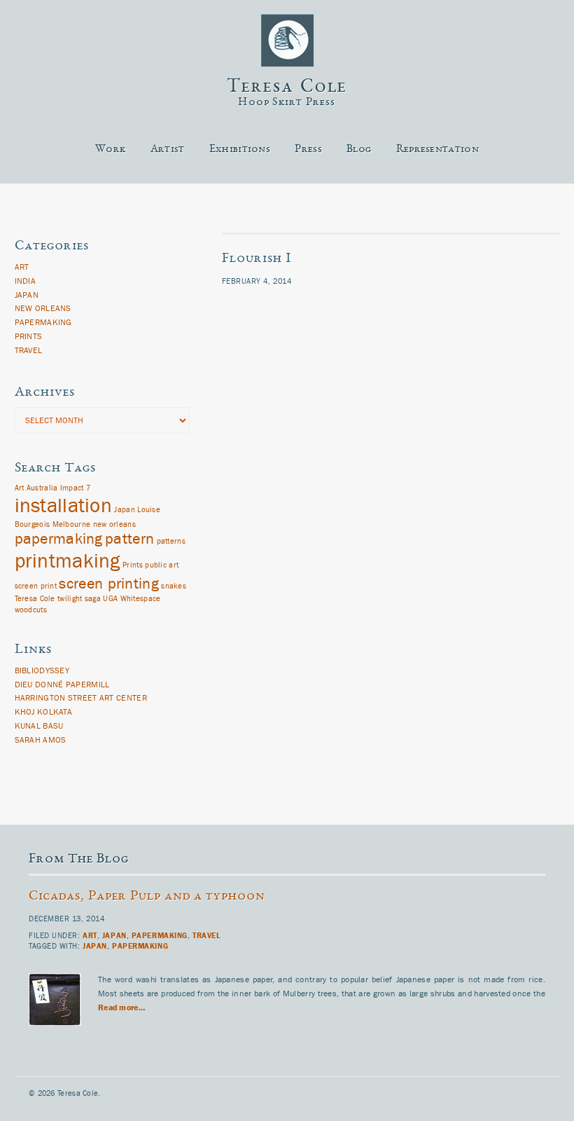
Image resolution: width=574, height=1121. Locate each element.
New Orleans (43, 308)
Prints (29, 336)
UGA (110, 599)
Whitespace (140, 599)
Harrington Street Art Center (81, 698)
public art (161, 565)
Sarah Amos (40, 740)
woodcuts (31, 610)
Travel (29, 350)
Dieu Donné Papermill (62, 684)
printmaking (67, 561)
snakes (173, 586)
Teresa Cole (287, 87)
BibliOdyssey (42, 670)
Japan (27, 295)
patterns (171, 541)
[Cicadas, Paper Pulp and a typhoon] (63, 1040)
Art (22, 267)
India (25, 281)
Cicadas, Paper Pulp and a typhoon (147, 897)
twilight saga (79, 599)
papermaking (59, 539)
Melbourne (71, 525)
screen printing (109, 584)
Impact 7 (75, 488)
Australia (42, 488)
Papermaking (43, 322)
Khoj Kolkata (44, 712)
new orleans (114, 525)
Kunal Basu (39, 726)
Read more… (122, 1007)
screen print (36, 586)
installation (64, 506)
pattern (129, 539)
